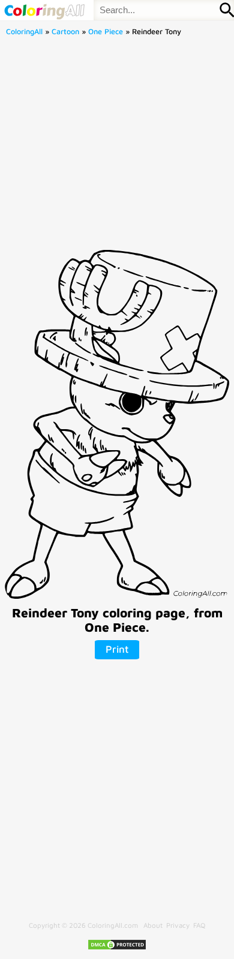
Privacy (178, 925)
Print (117, 649)
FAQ (199, 925)
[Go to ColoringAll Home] (44, 10)
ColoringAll (24, 31)
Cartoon (65, 31)
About (153, 925)
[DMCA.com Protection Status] (117, 948)
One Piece (105, 31)
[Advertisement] (117, 146)
